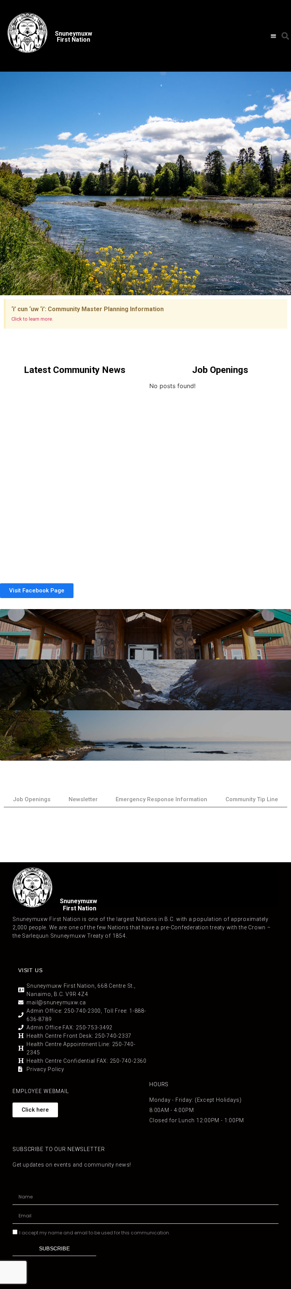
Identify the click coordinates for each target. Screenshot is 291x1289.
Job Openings (31, 799)
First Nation (79, 908)
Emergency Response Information (161, 799)
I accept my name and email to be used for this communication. (94, 1232)
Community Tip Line (251, 799)
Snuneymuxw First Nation (73, 36)
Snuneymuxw (78, 901)
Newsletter (83, 799)
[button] (273, 35)
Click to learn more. (32, 319)
